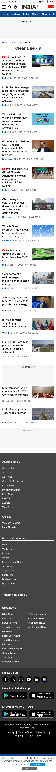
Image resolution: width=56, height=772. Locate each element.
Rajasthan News (36, 618)
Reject (30, 768)
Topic (13, 42)
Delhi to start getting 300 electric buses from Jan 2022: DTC (15, 255)
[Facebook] (5, 679)
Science (6, 240)
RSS (39, 736)
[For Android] (14, 714)
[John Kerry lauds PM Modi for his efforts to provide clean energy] (43, 302)
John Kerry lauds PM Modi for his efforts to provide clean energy (15, 301)
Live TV (6, 498)
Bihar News (8, 614)
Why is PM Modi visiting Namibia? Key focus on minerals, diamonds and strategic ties (15, 121)
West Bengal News (37, 627)
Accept (37, 764)
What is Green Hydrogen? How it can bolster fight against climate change (15, 231)
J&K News (7, 657)
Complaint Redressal (12, 481)
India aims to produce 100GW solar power (15, 411)
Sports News (8, 566)
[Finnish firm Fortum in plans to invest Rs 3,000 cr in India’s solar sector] (43, 346)
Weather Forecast (11, 523)
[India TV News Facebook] (47, 1)
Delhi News (8, 618)
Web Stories (8, 507)
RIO (31, 736)
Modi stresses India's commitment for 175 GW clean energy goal (15, 391)
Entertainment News (12, 562)
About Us (7, 472)
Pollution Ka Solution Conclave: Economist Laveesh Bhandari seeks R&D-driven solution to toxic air (14, 65)
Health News (8, 583)
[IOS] (40, 1)
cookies (21, 764)
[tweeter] (13, 679)
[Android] (43, 1)
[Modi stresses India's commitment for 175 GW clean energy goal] (43, 392)
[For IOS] (41, 714)
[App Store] (41, 695)
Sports (46, 14)
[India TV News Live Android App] (14, 695)
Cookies (6, 758)
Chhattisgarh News (12, 648)
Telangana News (36, 622)
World (35, 14)
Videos (16, 14)
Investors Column (11, 489)
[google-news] (44, 679)
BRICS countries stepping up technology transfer (14, 323)
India (26, 14)
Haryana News (9, 622)
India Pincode (9, 527)
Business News (10, 579)
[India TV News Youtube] (53, 1)
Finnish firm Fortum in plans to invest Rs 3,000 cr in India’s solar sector (15, 347)
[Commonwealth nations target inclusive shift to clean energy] (43, 278)
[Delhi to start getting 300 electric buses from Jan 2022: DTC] (43, 254)
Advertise (7, 476)
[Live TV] (51, 7)
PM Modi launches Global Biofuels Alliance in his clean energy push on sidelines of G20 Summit (15, 177)
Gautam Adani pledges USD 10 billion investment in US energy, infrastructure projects (15, 148)
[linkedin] (36, 679)
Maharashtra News (37, 614)
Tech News (8, 570)
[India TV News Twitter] (50, 1)
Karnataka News (10, 661)
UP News (7, 644)
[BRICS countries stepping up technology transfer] (43, 324)
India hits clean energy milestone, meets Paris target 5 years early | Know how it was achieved (15, 94)
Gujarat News (9, 653)
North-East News (11, 635)
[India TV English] (30, 7)
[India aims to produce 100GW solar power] (43, 414)
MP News (7, 631)
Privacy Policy (43, 732)
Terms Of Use (25, 732)
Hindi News (8, 494)
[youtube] (29, 679)
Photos (5, 553)
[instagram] (21, 679)
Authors (6, 502)
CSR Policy (20, 736)
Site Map (10, 732)
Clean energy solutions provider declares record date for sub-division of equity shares (14, 206)
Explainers (7, 575)
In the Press (8, 485)
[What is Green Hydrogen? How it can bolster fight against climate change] (43, 231)
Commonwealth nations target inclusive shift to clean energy (15, 279)
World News (8, 549)
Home (5, 14)
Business (7, 159)
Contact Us (8, 468)
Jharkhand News (11, 627)
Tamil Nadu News (11, 640)
